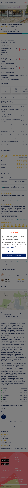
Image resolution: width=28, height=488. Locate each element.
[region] (14, 244)
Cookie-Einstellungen (14, 251)
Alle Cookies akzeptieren (14, 255)
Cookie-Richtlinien (10, 247)
